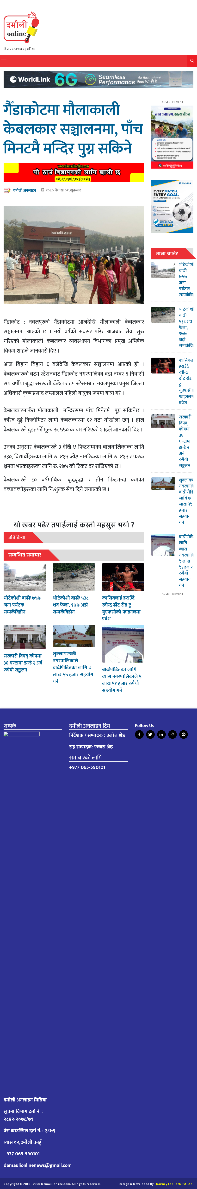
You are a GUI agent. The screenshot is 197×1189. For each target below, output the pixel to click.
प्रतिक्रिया (16, 537)
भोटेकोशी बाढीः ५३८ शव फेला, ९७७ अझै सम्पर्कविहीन (70, 605)
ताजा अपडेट (167, 253)
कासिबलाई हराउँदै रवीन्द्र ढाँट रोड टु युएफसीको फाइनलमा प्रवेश (121, 608)
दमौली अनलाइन (24, 190)
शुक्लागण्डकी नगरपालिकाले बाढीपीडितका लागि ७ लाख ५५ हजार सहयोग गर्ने (73, 668)
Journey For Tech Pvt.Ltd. (175, 1184)
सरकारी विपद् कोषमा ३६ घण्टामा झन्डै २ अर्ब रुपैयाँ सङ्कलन (23, 663)
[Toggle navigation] (3, 61)
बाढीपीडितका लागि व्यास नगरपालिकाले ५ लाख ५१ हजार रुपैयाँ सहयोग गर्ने (122, 679)
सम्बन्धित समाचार (24, 555)
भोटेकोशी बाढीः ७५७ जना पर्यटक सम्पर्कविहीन (22, 605)
